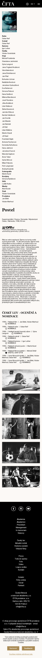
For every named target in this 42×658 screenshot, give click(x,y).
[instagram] (21, 508)
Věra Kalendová (8, 70)
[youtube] (28, 508)
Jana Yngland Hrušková (10, 67)
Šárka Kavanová (8, 109)
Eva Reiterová (7, 88)
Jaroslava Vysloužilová (10, 85)
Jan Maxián (6, 121)
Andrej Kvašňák (8, 169)
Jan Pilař (5, 76)
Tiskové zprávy (21, 559)
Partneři (21, 585)
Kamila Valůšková (8, 115)
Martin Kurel (6, 174)
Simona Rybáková (8, 179)
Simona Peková (8, 91)
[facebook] (13, 508)
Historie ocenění (21, 546)
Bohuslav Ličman (8, 79)
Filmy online (21, 580)
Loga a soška (21, 567)
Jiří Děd (4, 127)
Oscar (21, 583)
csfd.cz (26, 231)
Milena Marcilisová (9, 97)
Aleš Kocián (6, 189)
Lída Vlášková (7, 106)
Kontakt (21, 570)
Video (21, 564)
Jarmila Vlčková (8, 112)
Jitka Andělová (7, 103)
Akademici (21, 522)
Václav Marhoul (7, 202)
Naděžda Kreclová (8, 82)
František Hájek (7, 139)
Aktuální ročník (21, 543)
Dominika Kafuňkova (9, 145)
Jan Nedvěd (6, 124)
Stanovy (21, 533)
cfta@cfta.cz (21, 607)
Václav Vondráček (8, 53)
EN (32, 4)
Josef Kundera (7, 100)
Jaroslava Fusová (8, 151)
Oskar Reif (6, 38)
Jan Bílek (5, 199)
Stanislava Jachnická (10, 61)
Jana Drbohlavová (8, 73)
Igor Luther (6, 48)
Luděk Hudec (6, 184)
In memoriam (21, 530)
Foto (21, 561)
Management (21, 527)
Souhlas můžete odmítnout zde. (21, 654)
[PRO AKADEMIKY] (27, 4)
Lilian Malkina (7, 130)
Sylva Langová (7, 64)
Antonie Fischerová (9, 142)
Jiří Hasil (5, 136)
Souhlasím (28, 648)
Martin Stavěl (7, 133)
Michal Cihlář (31, 351)
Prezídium (21, 525)
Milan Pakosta (7, 163)
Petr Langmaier (8, 166)
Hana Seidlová (7, 94)
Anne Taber (6, 157)
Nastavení (13, 648)
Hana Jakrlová (7, 148)
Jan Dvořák (6, 118)
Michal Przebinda (8, 58)
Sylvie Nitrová (7, 160)
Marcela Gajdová (8, 154)
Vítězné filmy (21, 549)
